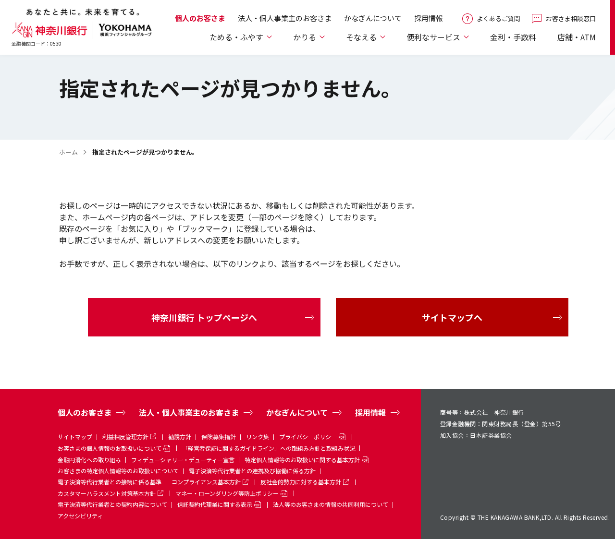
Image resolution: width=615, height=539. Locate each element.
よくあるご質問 (498, 18)
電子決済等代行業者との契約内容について (112, 504)
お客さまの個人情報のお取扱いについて (109, 448)
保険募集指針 (218, 436)
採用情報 (428, 18)
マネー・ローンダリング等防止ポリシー (227, 493)
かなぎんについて (373, 18)
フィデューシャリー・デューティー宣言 (182, 459)
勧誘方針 (179, 436)
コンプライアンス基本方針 (206, 482)
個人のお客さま (200, 18)
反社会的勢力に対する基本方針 (300, 482)
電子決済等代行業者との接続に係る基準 (109, 482)
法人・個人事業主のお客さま (285, 18)
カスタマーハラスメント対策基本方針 (107, 493)
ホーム (68, 151)
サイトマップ (75, 436)
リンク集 (257, 436)
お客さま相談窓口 (571, 18)
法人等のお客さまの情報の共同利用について (330, 504)
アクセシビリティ (80, 516)
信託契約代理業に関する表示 (214, 504)
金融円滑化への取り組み (89, 459)
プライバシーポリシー (308, 436)
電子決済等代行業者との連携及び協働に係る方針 (252, 471)
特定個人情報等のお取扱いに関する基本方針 (302, 459)
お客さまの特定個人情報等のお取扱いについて (118, 471)
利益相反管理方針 (125, 436)
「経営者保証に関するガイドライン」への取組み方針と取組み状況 (268, 448)
